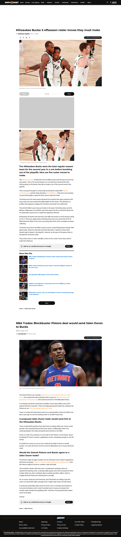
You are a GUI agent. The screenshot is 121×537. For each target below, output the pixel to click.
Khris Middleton (51, 193)
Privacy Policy (45, 525)
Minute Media (10, 532)
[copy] (29, 37)
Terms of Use (61, 525)
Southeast (65, 2)
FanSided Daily (96, 522)
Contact (59, 522)
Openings (44, 522)
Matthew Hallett (24, 34)
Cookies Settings (62, 528)
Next (69, 94)
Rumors (27, 2)
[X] (110, 2)
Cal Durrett (22, 334)
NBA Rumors (29, 508)
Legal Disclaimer (96, 525)
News (22, 2)
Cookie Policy (79, 525)
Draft (42, 2)
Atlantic (49, 2)
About (21, 522)
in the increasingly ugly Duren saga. (40, 408)
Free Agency (35, 2)
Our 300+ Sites (79, 522)
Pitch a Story (23, 525)
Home (21, 308)
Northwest (74, 2)
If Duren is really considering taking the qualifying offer (51, 462)
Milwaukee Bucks (28, 180)
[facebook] (107, 2)
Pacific (83, 2)
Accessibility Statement (27, 528)
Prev (24, 94)
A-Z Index (44, 528)
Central (57, 2)
